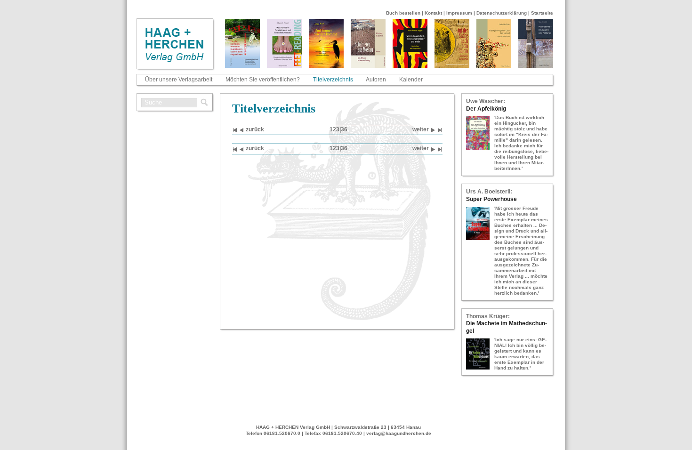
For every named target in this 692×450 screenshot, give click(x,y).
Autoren (376, 79)
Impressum (459, 13)
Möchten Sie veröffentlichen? (262, 79)
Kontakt (433, 13)
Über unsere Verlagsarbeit (178, 79)
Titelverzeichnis (333, 79)
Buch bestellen (403, 13)
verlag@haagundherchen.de (398, 433)
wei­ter (420, 129)
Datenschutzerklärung (501, 13)
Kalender (411, 79)
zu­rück (255, 129)
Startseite (542, 13)
